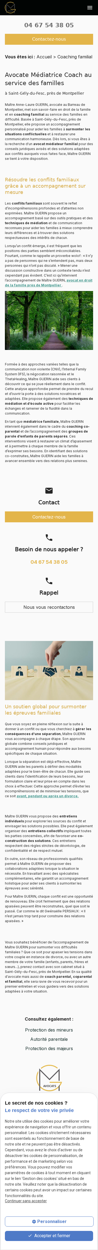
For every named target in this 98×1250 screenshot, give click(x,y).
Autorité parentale (49, 1039)
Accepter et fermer (51, 1235)
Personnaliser (52, 1221)
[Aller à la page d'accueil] (10, 7)
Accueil (44, 56)
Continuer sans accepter (26, 1201)
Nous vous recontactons (49, 607)
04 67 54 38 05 (49, 25)
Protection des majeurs (49, 1048)
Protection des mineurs (49, 1030)
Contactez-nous (49, 39)
